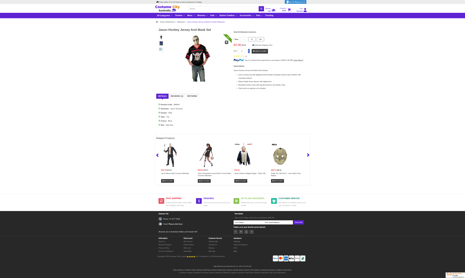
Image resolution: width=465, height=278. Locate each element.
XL (252, 39)
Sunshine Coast (243, 273)
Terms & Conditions (166, 251)
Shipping (237, 241)
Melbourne (219, 273)
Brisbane (227, 273)
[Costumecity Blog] (252, 232)
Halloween (181, 22)
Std (260, 39)
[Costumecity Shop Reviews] (191, 256)
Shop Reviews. (219, 256)
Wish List (187, 248)
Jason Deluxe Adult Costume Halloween (175, 173)
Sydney (211, 273)
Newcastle (264, 273)
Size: (237, 39)
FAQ (235, 248)
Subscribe (299, 222)
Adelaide (257, 273)
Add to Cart (261, 51)
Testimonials (213, 241)
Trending (269, 15)
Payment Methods (241, 245)
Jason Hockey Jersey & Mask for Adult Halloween (206, 22)
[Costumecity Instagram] (241, 232)
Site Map (212, 251)
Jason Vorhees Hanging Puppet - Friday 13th (250, 173)
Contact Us (213, 245)
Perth (251, 273)
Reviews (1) (177, 96)
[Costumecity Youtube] (246, 232)
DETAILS (162, 96)
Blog (235, 251)
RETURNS (192, 96)
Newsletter (188, 251)
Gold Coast (273, 273)
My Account (188, 241)
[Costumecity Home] (157, 22)
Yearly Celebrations (167, 22)
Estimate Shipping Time (263, 45)
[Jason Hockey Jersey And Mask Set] (161, 37)
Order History (189, 245)
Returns (212, 248)
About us (162, 241)
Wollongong (282, 273)
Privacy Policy (164, 248)
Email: (172, 224)
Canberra (234, 273)
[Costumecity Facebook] (236, 232)
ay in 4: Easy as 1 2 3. (297, 2)
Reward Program (165, 245)
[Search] (261, 8)
